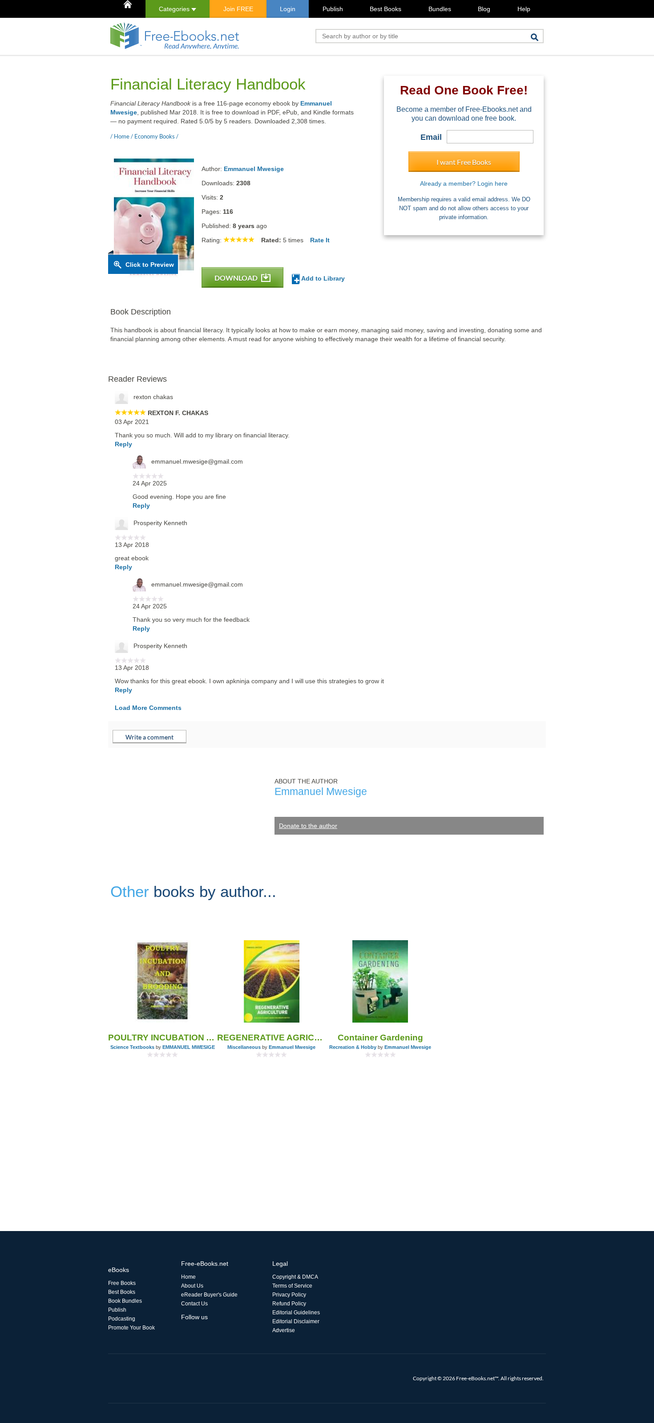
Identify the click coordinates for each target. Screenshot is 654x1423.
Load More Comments (148, 707)
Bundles (439, 8)
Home (188, 1277)
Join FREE (238, 8)
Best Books (385, 8)
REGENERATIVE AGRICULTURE (271, 1037)
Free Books (122, 1283)
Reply (123, 444)
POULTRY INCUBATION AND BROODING (162, 1037)
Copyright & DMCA (295, 1277)
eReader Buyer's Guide (209, 1295)
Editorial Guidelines (296, 1312)
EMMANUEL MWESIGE (188, 1047)
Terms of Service (292, 1286)
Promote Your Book (131, 1328)
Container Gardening (380, 1037)
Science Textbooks (132, 1047)
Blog (484, 8)
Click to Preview (149, 264)
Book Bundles (125, 1301)
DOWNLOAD (236, 277)
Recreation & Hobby (352, 1047)
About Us (192, 1286)
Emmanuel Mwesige (254, 168)
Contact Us (194, 1304)
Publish (333, 8)
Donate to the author (308, 825)
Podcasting (121, 1319)
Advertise (283, 1330)
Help (523, 8)
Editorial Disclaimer (295, 1321)
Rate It (320, 240)
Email (431, 137)
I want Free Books (463, 162)
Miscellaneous (244, 1047)
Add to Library (322, 278)
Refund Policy (289, 1304)
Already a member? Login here (464, 183)
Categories (175, 8)
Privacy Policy (289, 1295)
